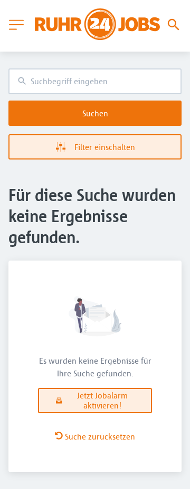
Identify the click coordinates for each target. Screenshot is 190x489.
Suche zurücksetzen (100, 436)
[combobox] (95, 81)
